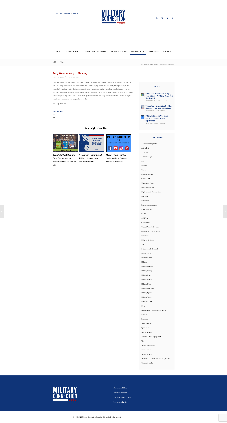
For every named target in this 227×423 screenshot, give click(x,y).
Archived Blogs (146, 157)
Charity (143, 170)
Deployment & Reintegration (151, 192)
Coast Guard (145, 179)
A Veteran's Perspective (149, 144)
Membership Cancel (120, 393)
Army (143, 161)
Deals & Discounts (147, 187)
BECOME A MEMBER (63, 13)
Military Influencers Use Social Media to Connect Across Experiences (116, 158)
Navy (143, 306)
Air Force (144, 152)
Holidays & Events (147, 240)
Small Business (146, 323)
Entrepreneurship (147, 209)
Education (144, 196)
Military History (146, 275)
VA (142, 341)
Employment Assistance (149, 205)
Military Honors (146, 279)
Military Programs (147, 288)
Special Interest (146, 332)
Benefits (144, 165)
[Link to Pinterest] (162, 18)
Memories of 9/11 (73, 77)
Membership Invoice (120, 402)
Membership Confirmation (122, 397)
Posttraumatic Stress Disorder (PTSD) (154, 310)
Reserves (144, 315)
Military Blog (58, 62)
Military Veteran (146, 297)
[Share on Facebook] (53, 118)
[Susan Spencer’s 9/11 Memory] (2, 211)
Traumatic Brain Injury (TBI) (151, 337)
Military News (146, 284)
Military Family (146, 271)
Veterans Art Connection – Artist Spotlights (155, 358)
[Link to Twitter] (167, 18)
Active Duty (145, 148)
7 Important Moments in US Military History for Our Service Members (90, 158)
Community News (147, 183)
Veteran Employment (148, 345)
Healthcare (144, 236)
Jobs (142, 244)
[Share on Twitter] (54, 118)
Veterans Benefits (147, 363)
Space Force (145, 328)
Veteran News (146, 350)
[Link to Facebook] (172, 18)
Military (144, 262)
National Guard (146, 301)
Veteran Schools (146, 354)
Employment (145, 201)
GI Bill (143, 214)
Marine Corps (146, 253)
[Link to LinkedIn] (157, 18)
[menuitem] (58, 52)
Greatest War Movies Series (150, 231)
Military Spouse (146, 293)
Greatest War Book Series (150, 227)
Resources (144, 319)
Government (145, 222)
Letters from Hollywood (149, 249)
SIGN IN (75, 13)
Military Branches (147, 266)
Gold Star (144, 218)
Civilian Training (147, 174)
